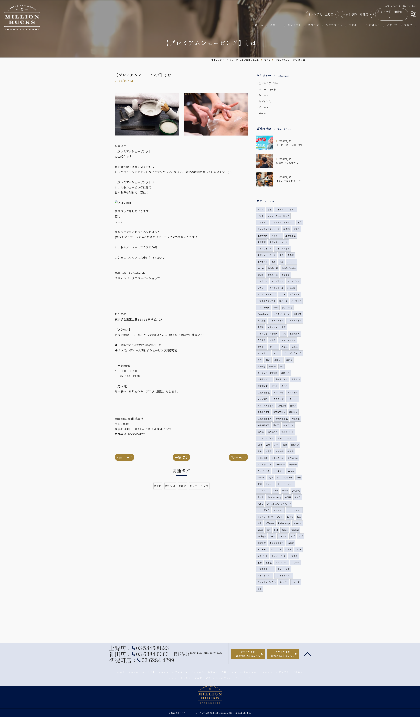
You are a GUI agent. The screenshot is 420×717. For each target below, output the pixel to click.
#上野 (158, 486)
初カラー (262, 287)
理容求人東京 (264, 412)
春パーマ (274, 346)
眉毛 (270, 209)
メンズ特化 (278, 392)
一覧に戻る (181, 457)
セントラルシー (265, 464)
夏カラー (278, 359)
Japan (285, 529)
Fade (275, 490)
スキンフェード (265, 248)
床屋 (282, 261)
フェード (296, 582)
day (268, 529)
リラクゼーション (281, 313)
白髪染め (286, 274)
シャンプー (278, 510)
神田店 (288, 497)
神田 (299, 477)
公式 (299, 516)
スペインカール (276, 287)
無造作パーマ (288, 431)
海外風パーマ (282, 379)
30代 (276, 444)
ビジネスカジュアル (266, 301)
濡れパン (284, 582)
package (261, 536)
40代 (285, 444)
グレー (283, 294)
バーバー (291, 261)
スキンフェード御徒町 (268, 333)
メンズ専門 (293, 392)
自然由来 (262, 320)
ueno (275, 307)
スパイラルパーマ (284, 575)
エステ (298, 497)
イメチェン (288, 425)
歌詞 (260, 484)
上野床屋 (262, 242)
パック (261, 215)
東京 (273, 261)
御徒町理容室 (282, 418)
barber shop (284, 523)
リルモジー (278, 471)
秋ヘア (275, 385)
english (291, 542)
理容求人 (262, 340)
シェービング (284, 568)
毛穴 (300, 222)
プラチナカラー (277, 320)
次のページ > (238, 457)
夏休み (293, 405)
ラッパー (293, 464)
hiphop (291, 471)
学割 (260, 588)
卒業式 (295, 346)
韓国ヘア (285, 372)
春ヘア (276, 425)
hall (276, 529)
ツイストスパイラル (267, 582)
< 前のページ (124, 457)
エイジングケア (277, 542)
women (272, 366)
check (272, 536)
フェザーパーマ (278, 556)
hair (281, 366)
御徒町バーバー (289, 268)
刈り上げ (291, 287)
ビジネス (264, 107)
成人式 (261, 431)
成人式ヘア (273, 431)
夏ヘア (285, 385)
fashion (261, 477)
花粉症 (273, 340)
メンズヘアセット (266, 405)
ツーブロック (281, 562)
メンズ (261, 209)
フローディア (263, 510)
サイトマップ (243, 678)
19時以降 (282, 405)
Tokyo (285, 490)
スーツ (276, 353)
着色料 (261, 327)
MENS (260, 503)
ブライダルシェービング (283, 222)
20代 (268, 444)
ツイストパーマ (265, 575)
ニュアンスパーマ (266, 438)
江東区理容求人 (265, 418)
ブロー (298, 549)
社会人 (269, 451)
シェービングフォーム (285, 209)
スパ (301, 536)
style (271, 477)
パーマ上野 (296, 301)
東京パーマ (287, 307)
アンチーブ (262, 549)
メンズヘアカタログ (267, 294)
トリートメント (294, 510)
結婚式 (287, 229)
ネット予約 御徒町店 (390, 14)
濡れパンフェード (285, 477)
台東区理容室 (278, 457)
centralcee (280, 464)
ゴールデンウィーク (293, 353)
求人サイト (263, 261)
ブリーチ (295, 562)
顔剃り (289, 359)
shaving (261, 366)
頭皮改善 (298, 313)
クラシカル (276, 549)
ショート (264, 95)
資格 (260, 451)
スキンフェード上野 (277, 327)
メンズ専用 (263, 399)
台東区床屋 (263, 457)
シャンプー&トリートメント (270, 516)
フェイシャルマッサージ (269, 229)
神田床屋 (296, 418)
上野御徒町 (263, 235)
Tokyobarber (264, 313)
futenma (297, 523)
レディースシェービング (278, 215)
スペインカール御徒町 (267, 372)
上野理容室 (290, 235)
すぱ (293, 536)
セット (288, 549)
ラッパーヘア (264, 471)
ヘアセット (293, 399)
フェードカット (283, 248)
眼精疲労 (262, 542)
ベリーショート (267, 89)
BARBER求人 (279, 412)
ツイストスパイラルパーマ (279, 503)
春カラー (262, 346)
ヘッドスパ (277, 235)
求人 (282, 255)
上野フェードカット (267, 255)
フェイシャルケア (288, 340)
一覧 (283, 333)
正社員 (261, 497)
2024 (268, 359)
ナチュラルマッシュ (287, 438)
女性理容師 (273, 274)
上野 (260, 562)
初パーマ (283, 301)
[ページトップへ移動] (307, 654)
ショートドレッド (286, 484)
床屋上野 (296, 379)
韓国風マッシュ (265, 379)
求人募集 (296, 490)
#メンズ (170, 486)
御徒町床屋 (273, 268)
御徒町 (261, 274)
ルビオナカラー (295, 320)
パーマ (262, 113)
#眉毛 (182, 486)
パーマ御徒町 (264, 307)
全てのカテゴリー (269, 83)
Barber (261, 268)
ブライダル (263, 222)
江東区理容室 (264, 392)
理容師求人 (295, 333)
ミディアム (265, 101)
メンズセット (264, 353)
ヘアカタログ (278, 399)
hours (260, 529)
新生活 (290, 451)
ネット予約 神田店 (355, 14)
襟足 (260, 523)
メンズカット (278, 281)
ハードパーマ (264, 490)
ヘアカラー (263, 281)
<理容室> (270, 523)
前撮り (297, 229)
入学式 (285, 346)
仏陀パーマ (263, 556)
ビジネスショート (266, 568)
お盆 (260, 359)
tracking (295, 529)
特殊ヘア (295, 444)
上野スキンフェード (279, 242)
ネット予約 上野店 (321, 14)
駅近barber (293, 457)
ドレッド (270, 484)
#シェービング (199, 486)
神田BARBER (263, 425)
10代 (260, 444)
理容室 (269, 562)
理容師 (291, 255)
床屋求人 (293, 412)
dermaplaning (274, 497)
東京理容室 (295, 294)
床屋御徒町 (263, 385)
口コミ (290, 516)
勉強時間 (279, 451)
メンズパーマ (294, 281)
